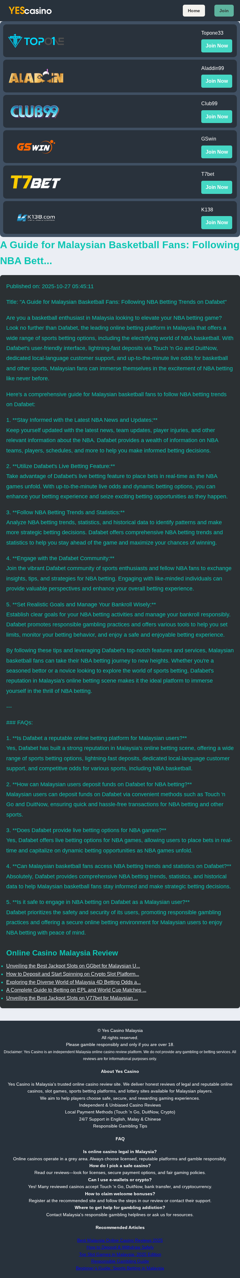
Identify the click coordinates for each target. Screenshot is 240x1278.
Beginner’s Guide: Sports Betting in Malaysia (120, 1268)
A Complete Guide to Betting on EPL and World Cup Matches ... (76, 990)
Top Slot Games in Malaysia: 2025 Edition (120, 1254)
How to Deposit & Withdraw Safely (120, 1247)
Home (194, 10)
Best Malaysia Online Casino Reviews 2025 (120, 1240)
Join (224, 10)
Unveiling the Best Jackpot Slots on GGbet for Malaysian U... (73, 966)
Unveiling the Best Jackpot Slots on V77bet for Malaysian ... (72, 998)
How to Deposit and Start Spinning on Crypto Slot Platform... (72, 974)
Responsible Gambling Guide (120, 1261)
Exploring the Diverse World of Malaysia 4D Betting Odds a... (73, 982)
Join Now (217, 45)
